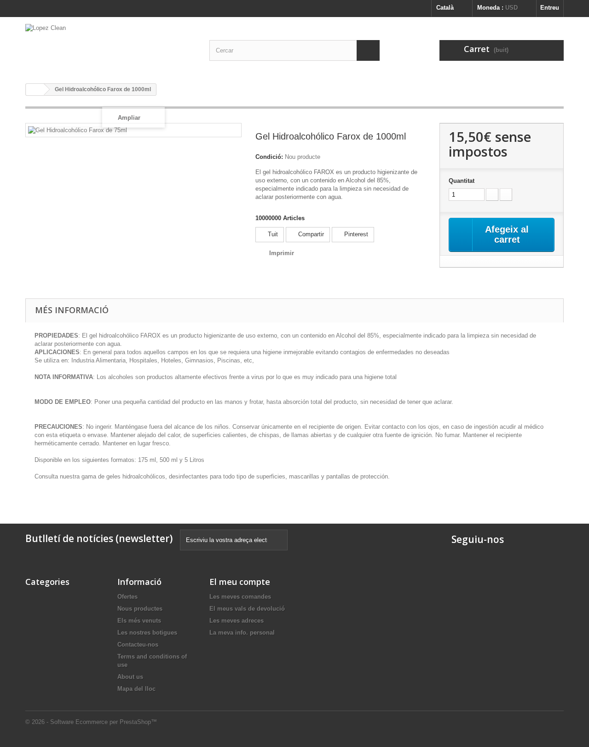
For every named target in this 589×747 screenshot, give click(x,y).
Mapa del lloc (136, 688)
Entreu (549, 7)
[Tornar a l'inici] (35, 89)
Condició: (269, 156)
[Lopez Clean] (110, 47)
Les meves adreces (236, 620)
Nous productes (139, 608)
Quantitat (461, 180)
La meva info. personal (242, 632)
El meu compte (239, 581)
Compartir (310, 234)
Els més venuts (139, 620)
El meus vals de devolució (247, 608)
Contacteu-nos (137, 644)
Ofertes (127, 596)
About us (130, 676)
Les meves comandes (240, 596)
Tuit (272, 234)
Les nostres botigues (147, 632)
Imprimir (281, 253)
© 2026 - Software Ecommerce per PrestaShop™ (91, 721)
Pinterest (355, 234)
